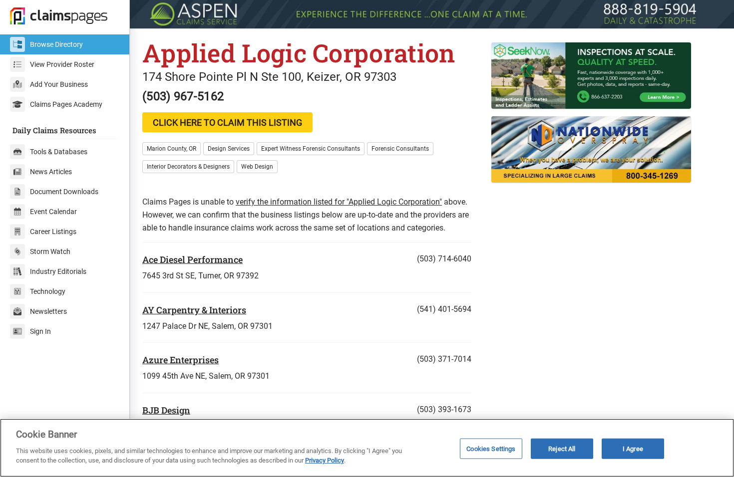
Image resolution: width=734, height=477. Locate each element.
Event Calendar (53, 212)
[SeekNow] (606, 75)
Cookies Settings (490, 448)
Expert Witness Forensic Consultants (310, 148)
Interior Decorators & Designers (188, 166)
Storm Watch (50, 251)
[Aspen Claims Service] (432, 14)
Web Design (257, 166)
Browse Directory (56, 44)
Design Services (229, 148)
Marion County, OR (171, 148)
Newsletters (48, 311)
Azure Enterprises (180, 360)
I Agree (633, 448)
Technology (47, 291)
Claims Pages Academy (66, 104)
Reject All (561, 448)
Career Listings (53, 232)
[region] (367, 448)
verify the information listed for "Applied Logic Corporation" (339, 202)
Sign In (40, 331)
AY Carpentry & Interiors (194, 310)
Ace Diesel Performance (192, 259)
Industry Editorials (58, 271)
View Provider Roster (62, 64)
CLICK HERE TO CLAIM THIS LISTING (227, 122)
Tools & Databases (58, 152)
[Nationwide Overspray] (606, 149)
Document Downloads (64, 192)
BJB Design (166, 410)
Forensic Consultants (400, 148)
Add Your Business (59, 84)
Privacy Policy (324, 460)
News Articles (51, 172)
